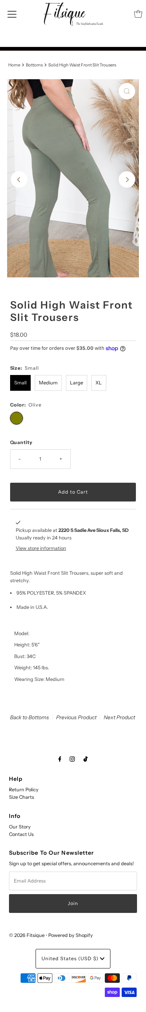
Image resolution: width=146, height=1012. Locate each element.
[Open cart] (138, 14)
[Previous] (19, 179)
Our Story (20, 827)
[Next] (127, 179)
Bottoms (34, 65)
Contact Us (21, 834)
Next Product (119, 717)
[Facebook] (59, 759)
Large (76, 383)
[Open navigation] (12, 14)
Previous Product (76, 717)
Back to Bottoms (29, 717)
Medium (48, 383)
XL (98, 383)
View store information (41, 548)
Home (14, 65)
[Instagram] (72, 759)
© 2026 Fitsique (27, 935)
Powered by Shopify (70, 935)
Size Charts (21, 797)
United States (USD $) (71, 958)
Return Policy (24, 789)
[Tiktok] (85, 759)
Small (20, 383)
